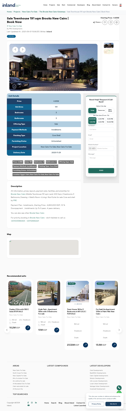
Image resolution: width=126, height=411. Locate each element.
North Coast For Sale (20, 373)
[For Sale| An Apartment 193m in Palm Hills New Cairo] (97, 345)
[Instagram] (32, 403)
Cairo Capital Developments (99, 376)
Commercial (71, 5)
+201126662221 (33, 221)
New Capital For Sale (19, 376)
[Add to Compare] (116, 22)
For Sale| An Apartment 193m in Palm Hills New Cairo (88, 311)
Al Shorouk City (18, 389)
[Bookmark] (110, 22)
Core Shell (54, 166)
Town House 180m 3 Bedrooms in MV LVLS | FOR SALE (59, 311)
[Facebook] (28, 403)
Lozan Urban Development (98, 384)
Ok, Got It (113, 404)
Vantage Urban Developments (99, 386)
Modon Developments (97, 378)
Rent (63, 5)
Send (101, 170)
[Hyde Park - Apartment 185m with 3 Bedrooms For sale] (40, 330)
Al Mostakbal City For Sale (21, 384)
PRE (15, 201)
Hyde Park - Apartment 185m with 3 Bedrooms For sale (31, 311)
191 (31, 162)
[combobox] (92, 148)
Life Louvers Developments (98, 381)
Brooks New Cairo (18, 194)
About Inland (96, 5)
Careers (115, 5)
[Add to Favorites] (104, 22)
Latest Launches (80, 405)
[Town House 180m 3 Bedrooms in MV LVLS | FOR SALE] (68, 345)
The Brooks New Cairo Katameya (52, 12)
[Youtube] (29, 405)
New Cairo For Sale (29, 12)
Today (92, 110)
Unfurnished (31, 170)
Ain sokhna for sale (19, 381)
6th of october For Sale (20, 378)
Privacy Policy (96, 404)
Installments (31, 166)
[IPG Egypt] (11, 5)
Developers (81, 5)
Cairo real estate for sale (20, 386)
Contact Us (106, 5)
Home (45, 5)
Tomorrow (101, 110)
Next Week (110, 110)
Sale (58, 5)
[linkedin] (36, 403)
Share (97, 22)
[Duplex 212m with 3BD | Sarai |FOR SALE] (11, 327)
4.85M (20, 162)
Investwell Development (97, 389)
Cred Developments (96, 370)
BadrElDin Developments (98, 373)
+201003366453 (18, 221)
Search (53, 403)
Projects (52, 5)
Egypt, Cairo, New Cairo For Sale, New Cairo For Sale (39, 174)
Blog (88, 5)
